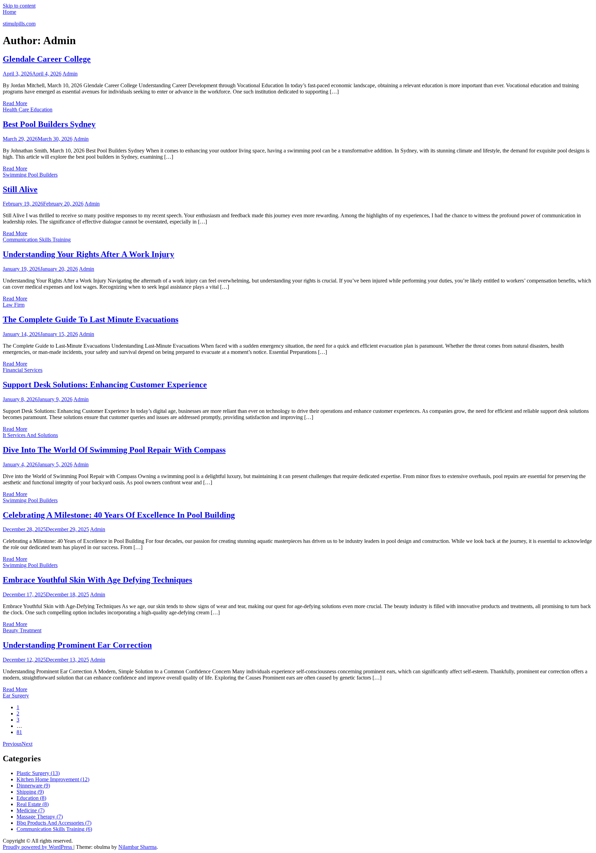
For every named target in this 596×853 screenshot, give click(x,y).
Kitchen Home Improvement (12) (53, 779)
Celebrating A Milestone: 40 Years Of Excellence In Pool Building (119, 514)
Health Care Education (27, 109)
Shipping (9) (30, 792)
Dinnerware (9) (33, 785)
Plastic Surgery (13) (38, 773)
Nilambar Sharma (137, 847)
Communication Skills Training (37, 239)
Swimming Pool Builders (30, 175)
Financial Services (22, 370)
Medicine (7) (30, 810)
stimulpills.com (19, 24)
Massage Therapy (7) (40, 817)
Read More (15, 103)
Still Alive (20, 189)
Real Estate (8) (33, 804)
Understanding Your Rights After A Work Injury (88, 254)
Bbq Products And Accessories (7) (54, 823)
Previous (12, 744)
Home (9, 12)
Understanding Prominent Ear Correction (77, 645)
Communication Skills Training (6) (54, 829)
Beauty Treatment (22, 630)
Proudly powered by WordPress (38, 847)
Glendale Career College (47, 58)
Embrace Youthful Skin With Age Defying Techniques (97, 579)
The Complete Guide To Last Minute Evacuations (90, 319)
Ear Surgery (16, 695)
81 (19, 732)
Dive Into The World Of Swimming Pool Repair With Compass (114, 449)
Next (27, 744)
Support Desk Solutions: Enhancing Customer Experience (105, 384)
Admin (70, 74)
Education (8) (31, 798)
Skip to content (19, 6)
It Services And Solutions (30, 435)
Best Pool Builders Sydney (49, 124)
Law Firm (13, 305)
